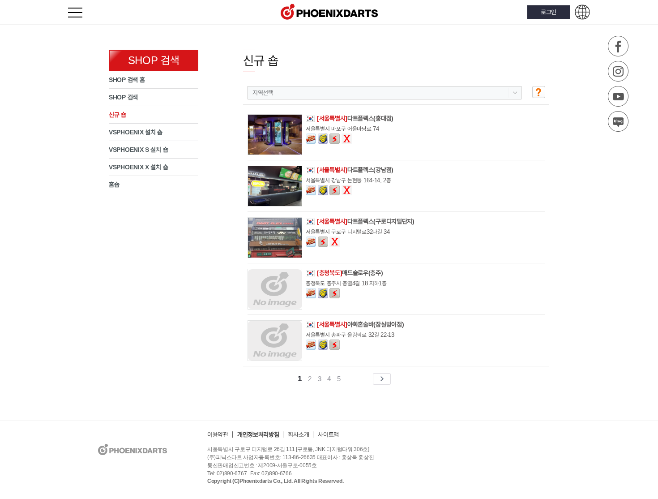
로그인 (548, 12)
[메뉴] (80, 12)
